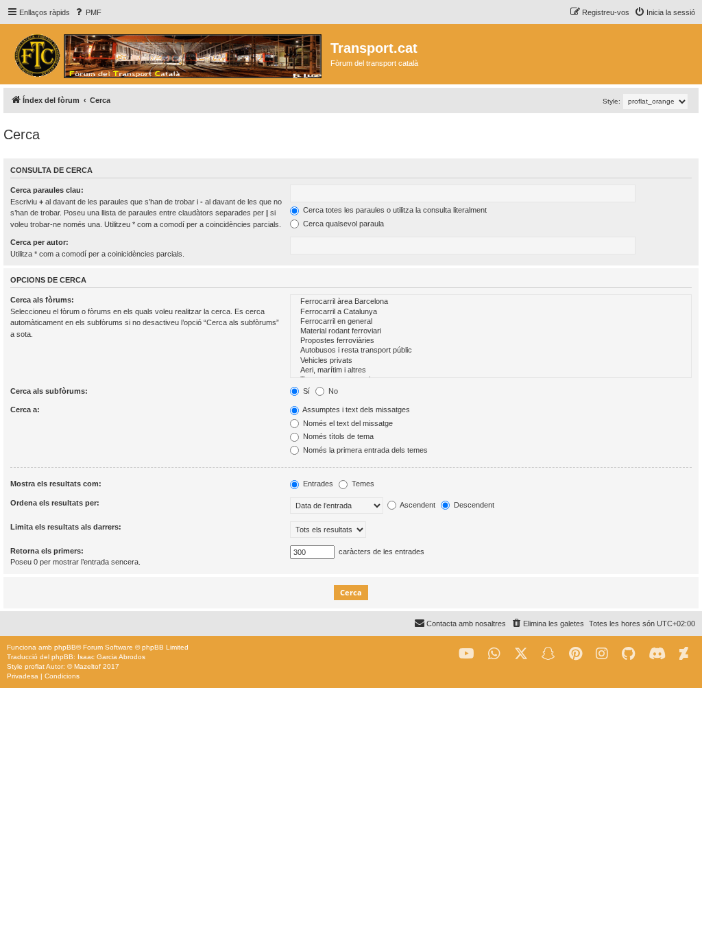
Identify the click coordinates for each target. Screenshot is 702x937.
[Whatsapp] (494, 654)
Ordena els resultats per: (54, 503)
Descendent (473, 505)
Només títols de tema (337, 436)
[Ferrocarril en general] (491, 322)
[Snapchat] (548, 654)
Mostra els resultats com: (55, 483)
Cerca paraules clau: (47, 190)
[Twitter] (521, 654)
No (332, 391)
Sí (305, 391)
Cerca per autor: (39, 242)
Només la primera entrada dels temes (364, 450)
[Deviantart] (684, 654)
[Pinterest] (575, 654)
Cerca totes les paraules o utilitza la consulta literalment (394, 210)
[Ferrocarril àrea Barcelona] (491, 302)
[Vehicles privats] (491, 361)
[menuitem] (87, 12)
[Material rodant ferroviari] (491, 331)
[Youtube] (466, 654)
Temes (362, 483)
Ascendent (416, 505)
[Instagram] (602, 654)
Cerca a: (25, 409)
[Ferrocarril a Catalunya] (491, 312)
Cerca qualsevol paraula (342, 224)
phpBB (65, 647)
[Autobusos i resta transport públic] (491, 350)
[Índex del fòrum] (166, 54)
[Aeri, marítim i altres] (491, 370)
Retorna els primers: (47, 551)
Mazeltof (87, 666)
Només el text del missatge (347, 423)
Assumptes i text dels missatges (355, 409)
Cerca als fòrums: (42, 300)
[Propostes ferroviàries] (491, 341)
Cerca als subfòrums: (49, 391)
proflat (35, 666)
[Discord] (657, 654)
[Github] (628, 654)
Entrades (317, 483)
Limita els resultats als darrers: (65, 527)
